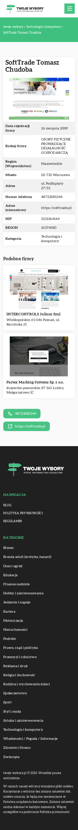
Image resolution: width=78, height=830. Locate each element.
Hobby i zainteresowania (23, 593)
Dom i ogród (12, 566)
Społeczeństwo (15, 693)
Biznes (8, 548)
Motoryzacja (13, 620)
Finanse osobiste (16, 584)
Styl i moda (12, 711)
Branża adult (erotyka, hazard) (27, 557)
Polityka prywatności (23, 513)
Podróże (9, 638)
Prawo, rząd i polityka (20, 647)
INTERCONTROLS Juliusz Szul (33, 314)
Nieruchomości (15, 629)
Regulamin (12, 521)
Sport (7, 702)
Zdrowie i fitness (17, 747)
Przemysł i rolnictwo (20, 657)
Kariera (9, 611)
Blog (7, 505)
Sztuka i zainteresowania (23, 720)
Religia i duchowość (19, 675)
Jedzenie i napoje (16, 602)
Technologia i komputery (23, 729)
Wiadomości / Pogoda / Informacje (30, 738)
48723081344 (51, 197)
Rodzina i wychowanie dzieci (26, 684)
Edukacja (10, 575)
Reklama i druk (15, 666)
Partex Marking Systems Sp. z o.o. (35, 382)
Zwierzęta (11, 757)
